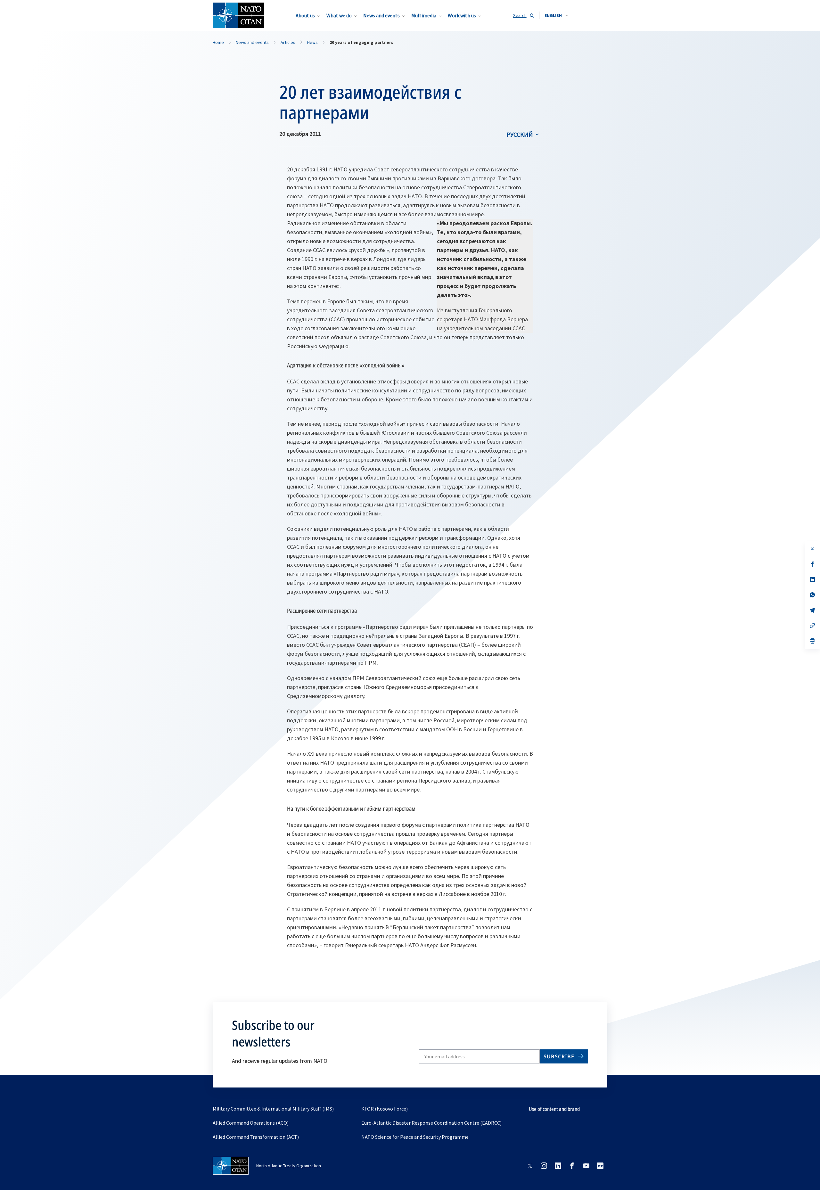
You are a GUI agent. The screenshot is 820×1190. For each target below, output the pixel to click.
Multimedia (423, 15)
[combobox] (556, 15)
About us (305, 15)
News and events (381, 15)
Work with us (462, 15)
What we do (339, 15)
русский (519, 134)
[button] (556, 15)
